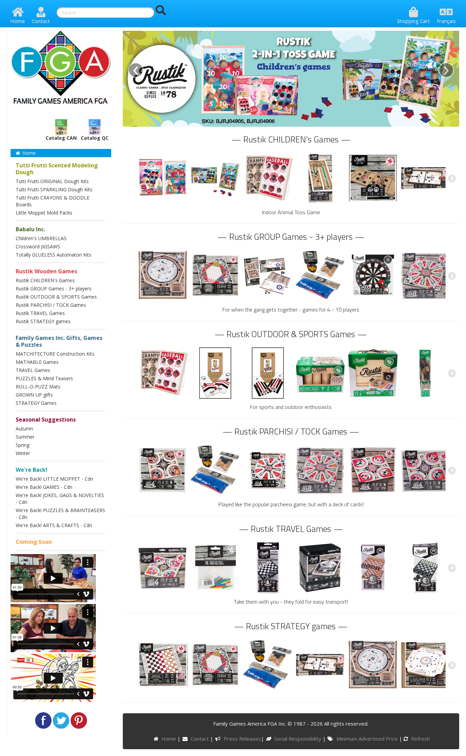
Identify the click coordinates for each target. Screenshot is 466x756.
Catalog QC (94, 138)
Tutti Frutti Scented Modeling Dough (57, 169)
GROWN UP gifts (34, 394)
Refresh (420, 738)
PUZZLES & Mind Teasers (44, 378)
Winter (23, 453)
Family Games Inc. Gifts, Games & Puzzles (59, 341)
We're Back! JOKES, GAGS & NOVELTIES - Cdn (60, 498)
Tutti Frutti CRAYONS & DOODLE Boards (52, 201)
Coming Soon (34, 542)
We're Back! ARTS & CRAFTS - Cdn (54, 525)
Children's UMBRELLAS (41, 238)
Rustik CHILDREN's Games (45, 280)
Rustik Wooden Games (46, 271)
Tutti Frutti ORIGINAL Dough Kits (52, 181)
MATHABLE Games (37, 362)
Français (446, 20)
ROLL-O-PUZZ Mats (38, 386)
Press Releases (242, 738)
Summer (25, 437)
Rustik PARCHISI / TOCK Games (51, 305)
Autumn (24, 428)
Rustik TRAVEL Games (40, 313)
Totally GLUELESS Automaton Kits (53, 254)
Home (17, 20)
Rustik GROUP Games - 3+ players (53, 288)
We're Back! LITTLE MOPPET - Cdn (54, 479)
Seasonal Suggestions (46, 419)
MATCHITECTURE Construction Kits (55, 353)
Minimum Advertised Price (367, 738)
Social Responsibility (298, 738)
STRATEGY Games (36, 403)
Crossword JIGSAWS (38, 246)
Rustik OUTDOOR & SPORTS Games (56, 296)
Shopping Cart (413, 20)
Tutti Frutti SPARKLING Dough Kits (54, 189)
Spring (22, 445)
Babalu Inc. (30, 229)
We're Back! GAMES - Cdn (44, 487)
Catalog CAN (61, 138)
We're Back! (31, 469)
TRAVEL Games (33, 370)
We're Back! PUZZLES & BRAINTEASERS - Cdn (60, 513)
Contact (41, 20)
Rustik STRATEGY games (43, 321)
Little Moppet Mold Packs (44, 212)
